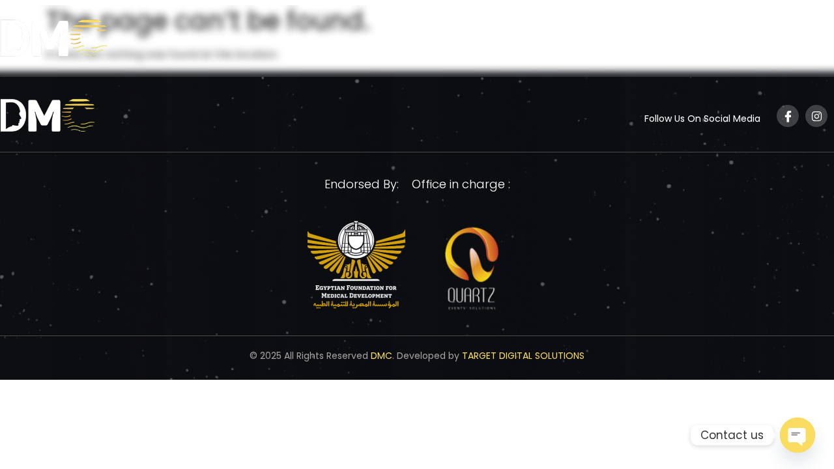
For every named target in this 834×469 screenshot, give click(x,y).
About (585, 40)
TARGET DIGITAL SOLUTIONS (523, 355)
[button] (591, 41)
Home (533, 40)
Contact (801, 40)
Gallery (740, 40)
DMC (381, 355)
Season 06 (661, 40)
